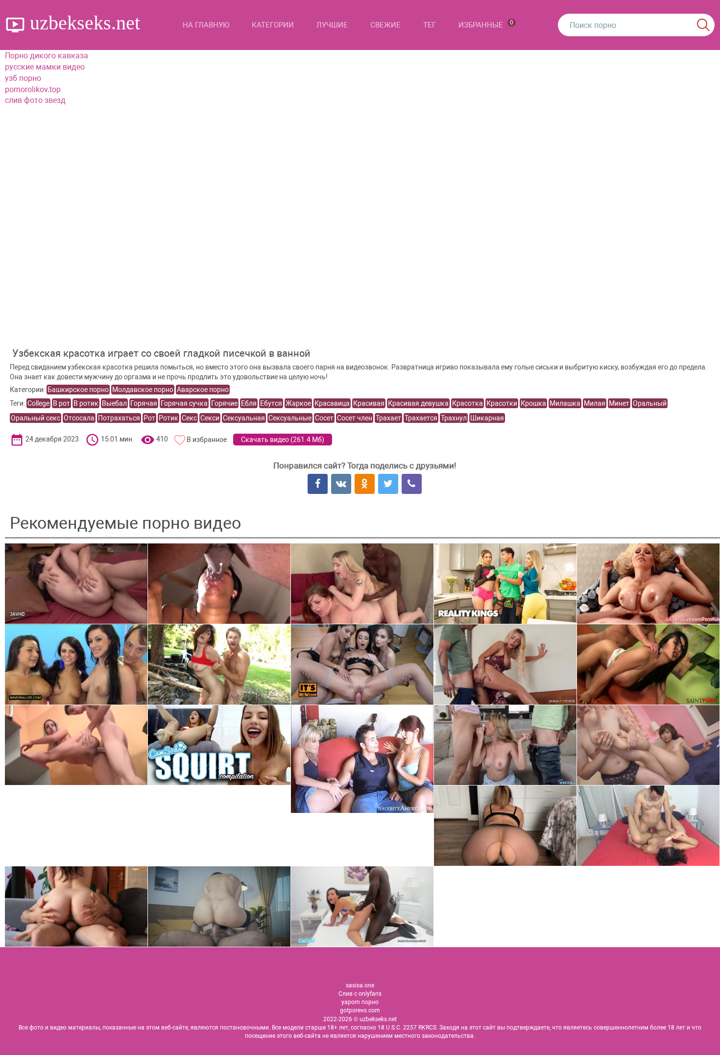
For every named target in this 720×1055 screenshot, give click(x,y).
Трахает (388, 418)
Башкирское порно (78, 389)
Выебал (114, 403)
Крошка (533, 403)
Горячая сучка (184, 403)
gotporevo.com (360, 1010)
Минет (619, 403)
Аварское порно (203, 389)
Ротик (168, 418)
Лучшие (332, 25)
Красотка (467, 403)
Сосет (324, 418)
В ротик (85, 403)
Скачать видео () (282, 439)
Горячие (224, 403)
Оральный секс (35, 418)
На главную (206, 25)
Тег (429, 25)
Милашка (565, 403)
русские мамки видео (45, 67)
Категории (273, 25)
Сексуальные (290, 418)
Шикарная (487, 418)
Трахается (421, 418)
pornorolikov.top (33, 89)
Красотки (501, 403)
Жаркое (298, 403)
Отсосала (79, 418)
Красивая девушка (418, 403)
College (38, 403)
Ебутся (271, 403)
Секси (209, 418)
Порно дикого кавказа (46, 55)
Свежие (385, 25)
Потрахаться (119, 418)
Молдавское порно (142, 389)
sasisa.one (360, 985)
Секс (189, 418)
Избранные (485, 24)
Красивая (368, 403)
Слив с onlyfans (360, 993)
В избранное (207, 439)
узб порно (23, 78)
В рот (61, 403)
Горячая (143, 403)
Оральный (650, 403)
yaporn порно (360, 1002)
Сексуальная (244, 418)
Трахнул (454, 418)
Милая (594, 403)
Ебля (249, 403)
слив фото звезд (35, 100)
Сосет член (354, 418)
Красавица (332, 403)
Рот (149, 418)
